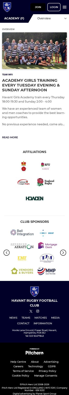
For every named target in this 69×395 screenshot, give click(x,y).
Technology (35, 366)
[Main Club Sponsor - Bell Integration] (22, 233)
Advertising (51, 361)
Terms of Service (23, 371)
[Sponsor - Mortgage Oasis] (46, 246)
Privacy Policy (47, 371)
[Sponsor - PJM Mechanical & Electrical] (46, 259)
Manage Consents (45, 375)
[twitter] (31, 312)
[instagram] (37, 311)
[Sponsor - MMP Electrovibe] (46, 271)
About (35, 361)
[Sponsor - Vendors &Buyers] (22, 271)
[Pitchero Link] (34, 353)
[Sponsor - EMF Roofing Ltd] (22, 259)
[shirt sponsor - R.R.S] (46, 233)
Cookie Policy (20, 375)
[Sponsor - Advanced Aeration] (22, 246)
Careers (18, 366)
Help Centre (18, 361)
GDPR (52, 366)
